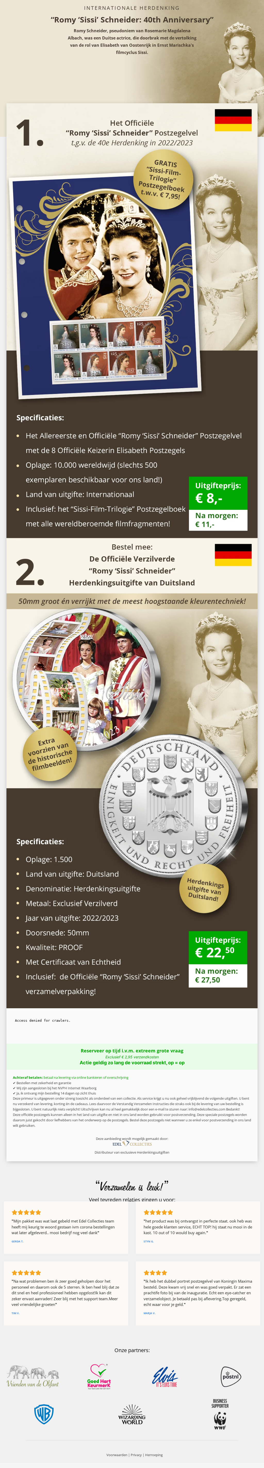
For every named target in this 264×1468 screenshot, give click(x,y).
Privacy (136, 1455)
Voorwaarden (116, 1455)
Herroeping (154, 1455)
